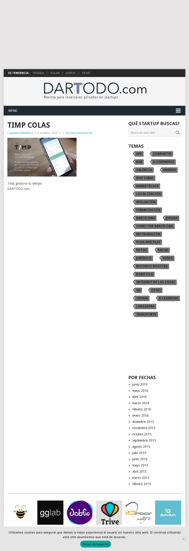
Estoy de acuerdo (96, 544)
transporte (146, 314)
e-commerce (163, 162)
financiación (148, 210)
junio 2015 (140, 459)
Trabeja (38, 73)
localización (148, 194)
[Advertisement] (94, 34)
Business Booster (152, 266)
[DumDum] (168, 513)
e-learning (168, 298)
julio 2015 (139, 453)
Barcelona (145, 218)
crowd (142, 298)
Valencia (144, 170)
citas (156, 290)
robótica (144, 274)
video (167, 258)
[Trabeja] (21, 513)
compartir (162, 154)
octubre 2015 (141, 434)
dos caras (145, 178)
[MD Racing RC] (139, 513)
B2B (139, 162)
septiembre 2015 (144, 440)
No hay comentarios (79, 133)
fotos (141, 250)
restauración (148, 234)
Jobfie (71, 73)
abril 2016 (139, 397)
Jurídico (143, 258)
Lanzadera (145, 306)
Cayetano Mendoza (20, 133)
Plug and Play (148, 242)
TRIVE (86, 73)
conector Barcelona (154, 226)
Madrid (169, 170)
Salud (163, 250)
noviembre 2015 (143, 428)
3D (138, 290)
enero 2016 (140, 415)
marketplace (147, 186)
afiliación (146, 202)
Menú (12, 110)
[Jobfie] (80, 513)
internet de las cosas (155, 282)
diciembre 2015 (143, 422)
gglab (55, 73)
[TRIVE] (109, 513)
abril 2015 (139, 471)
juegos (172, 218)
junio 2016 (140, 384)
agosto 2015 (141, 446)
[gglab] (50, 513)
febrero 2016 (141, 409)
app (139, 154)
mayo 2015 (140, 465)
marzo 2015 (140, 478)
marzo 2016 (140, 403)
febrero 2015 (141, 484)
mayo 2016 (140, 390)
